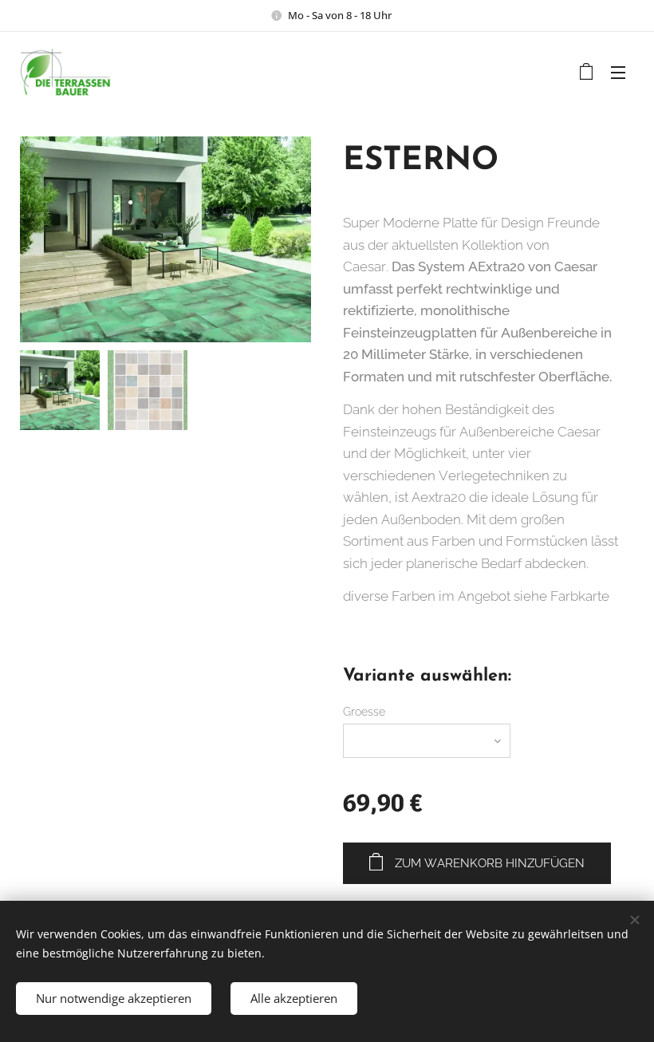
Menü (618, 72)
